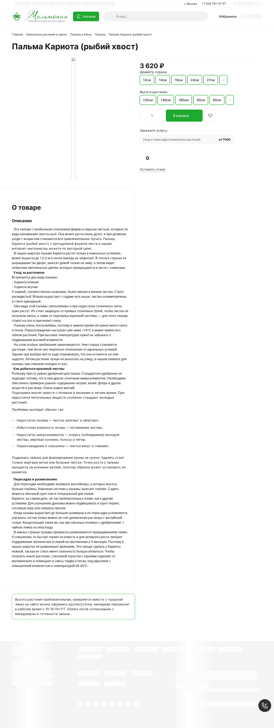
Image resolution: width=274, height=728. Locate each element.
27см (211, 80)
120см (148, 100)
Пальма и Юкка (81, 34)
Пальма (100, 34)
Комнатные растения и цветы (46, 34)
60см (217, 100)
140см (166, 100)
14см (163, 80)
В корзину (181, 116)
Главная (17, 34)
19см (179, 80)
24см (195, 80)
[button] (215, 3)
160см (184, 100)
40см (201, 100)
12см (147, 80)
